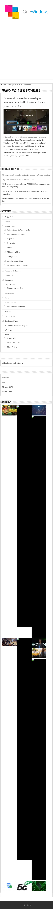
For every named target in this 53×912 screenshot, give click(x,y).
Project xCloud (13, 338)
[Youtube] (27, 905)
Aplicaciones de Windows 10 (18, 230)
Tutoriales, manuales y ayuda (16, 325)
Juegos (7, 298)
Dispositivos (10, 284)
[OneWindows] (26, 11)
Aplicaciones (10, 226)
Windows (8, 330)
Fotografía (11, 243)
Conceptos (9, 275)
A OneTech (9, 217)
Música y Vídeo (13, 252)
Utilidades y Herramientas (17, 265)
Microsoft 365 (10, 303)
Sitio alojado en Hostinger (12, 363)
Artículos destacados (13, 271)
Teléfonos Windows (12, 321)
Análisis (8, 222)
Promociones (10, 316)
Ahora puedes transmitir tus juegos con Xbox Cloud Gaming (26, 175)
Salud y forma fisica (15, 261)
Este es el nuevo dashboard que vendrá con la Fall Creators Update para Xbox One (24, 102)
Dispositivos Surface (15, 288)
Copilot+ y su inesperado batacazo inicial (18, 179)
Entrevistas (9, 293)
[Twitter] (24, 905)
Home (4, 85)
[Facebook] (22, 905)
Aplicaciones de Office (16, 306)
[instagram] (30, 905)
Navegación (12, 256)
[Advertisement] (26, 50)
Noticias (8, 312)
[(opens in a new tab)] (39, 527)
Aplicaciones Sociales (16, 234)
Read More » (9, 161)
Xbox (7, 335)
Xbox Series (12, 347)
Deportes (10, 239)
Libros (9, 247)
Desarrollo (9, 280)
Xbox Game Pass (13, 343)
